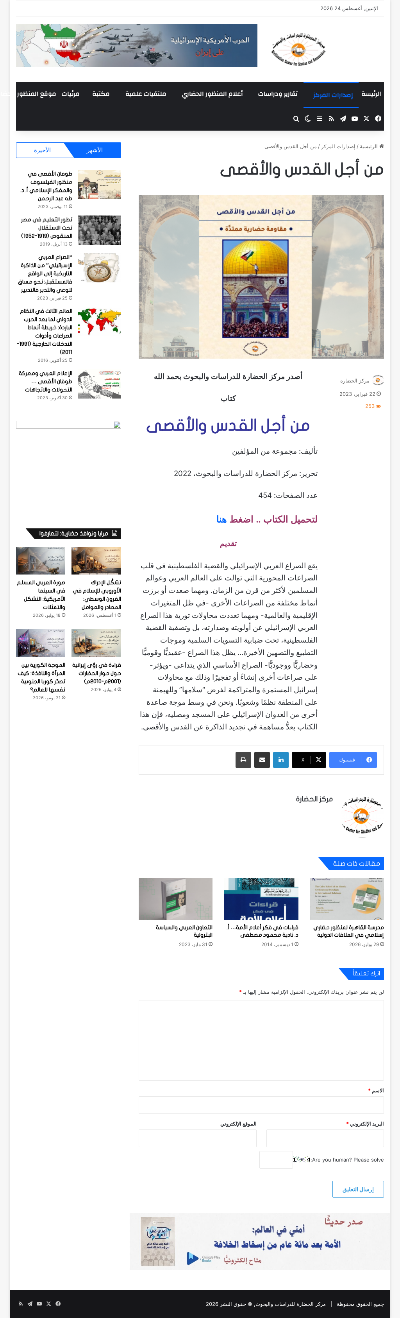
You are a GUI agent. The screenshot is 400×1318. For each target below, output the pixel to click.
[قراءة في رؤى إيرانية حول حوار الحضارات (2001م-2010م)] (96, 643)
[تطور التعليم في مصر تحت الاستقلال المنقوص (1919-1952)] (99, 230)
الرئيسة (371, 94)
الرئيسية (369, 146)
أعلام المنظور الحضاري (212, 94)
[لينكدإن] (281, 760)
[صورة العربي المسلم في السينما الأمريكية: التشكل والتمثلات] (41, 561)
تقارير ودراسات (278, 94)
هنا (221, 519)
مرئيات (71, 94)
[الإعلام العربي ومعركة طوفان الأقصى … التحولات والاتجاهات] (99, 384)
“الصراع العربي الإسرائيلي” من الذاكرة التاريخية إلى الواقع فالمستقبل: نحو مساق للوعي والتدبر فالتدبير (45, 273)
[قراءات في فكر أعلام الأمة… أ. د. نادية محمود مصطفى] (261, 899)
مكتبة (101, 94)
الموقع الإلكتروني (238, 1123)
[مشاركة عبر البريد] (262, 760)
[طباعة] (243, 760)
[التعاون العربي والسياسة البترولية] (176, 899)
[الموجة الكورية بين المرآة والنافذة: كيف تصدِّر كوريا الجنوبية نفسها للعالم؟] (41, 643)
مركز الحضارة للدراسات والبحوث (290, 1304)
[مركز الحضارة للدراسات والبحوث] (326, 49)
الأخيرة (42, 150)
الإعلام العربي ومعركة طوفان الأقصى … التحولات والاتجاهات (45, 381)
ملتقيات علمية (145, 94)
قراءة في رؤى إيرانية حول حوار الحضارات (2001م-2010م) (96, 673)
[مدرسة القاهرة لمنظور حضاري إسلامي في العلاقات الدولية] (347, 899)
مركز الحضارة (355, 380)
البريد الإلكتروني (365, 1123)
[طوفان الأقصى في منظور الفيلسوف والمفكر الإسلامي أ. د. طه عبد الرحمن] (99, 184)
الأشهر (95, 150)
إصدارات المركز (333, 95)
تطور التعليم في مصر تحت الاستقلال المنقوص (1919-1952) (46, 228)
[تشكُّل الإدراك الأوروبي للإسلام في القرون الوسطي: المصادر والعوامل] (96, 561)
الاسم (376, 1090)
